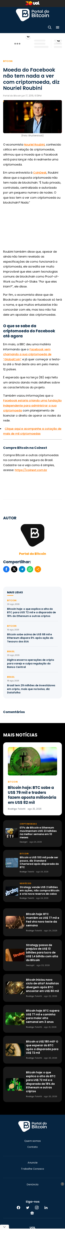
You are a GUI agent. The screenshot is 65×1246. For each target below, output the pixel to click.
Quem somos (32, 1141)
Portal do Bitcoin (32, 15)
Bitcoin (7, 61)
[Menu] (57, 28)
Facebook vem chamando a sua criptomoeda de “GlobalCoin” (27, 354)
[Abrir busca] (49, 28)
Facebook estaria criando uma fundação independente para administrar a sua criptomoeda (32, 405)
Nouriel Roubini (34, 145)
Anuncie (33, 1162)
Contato (32, 1147)
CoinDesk (40, 173)
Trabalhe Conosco (32, 1169)
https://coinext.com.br (31, 470)
